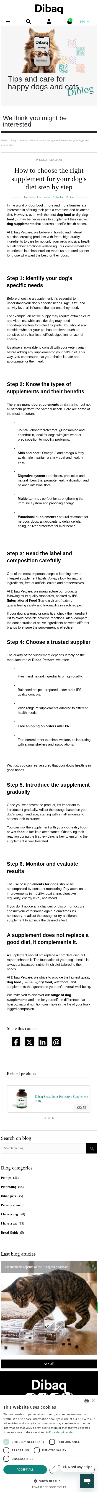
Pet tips (70, 197)
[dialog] (49, 1443)
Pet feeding (58, 197)
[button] (45, 1118)
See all (49, 1364)
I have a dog (43, 197)
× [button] (93, 1400)
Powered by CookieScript (49, 1487)
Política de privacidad (60, 1432)
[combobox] (86, 1401)
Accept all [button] (25, 1469)
